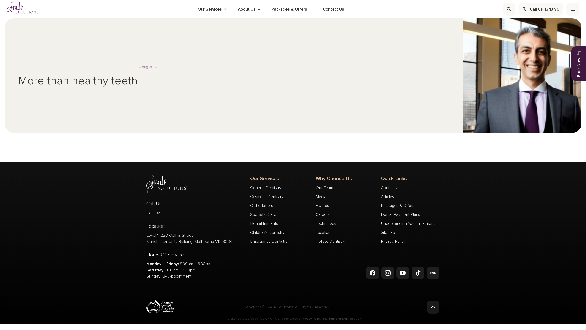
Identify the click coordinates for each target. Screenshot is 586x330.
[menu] (572, 9)
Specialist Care (263, 214)
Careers (323, 214)
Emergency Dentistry (269, 241)
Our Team (324, 187)
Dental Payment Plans (400, 214)
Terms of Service (340, 319)
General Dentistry (265, 187)
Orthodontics (261, 205)
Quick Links (394, 179)
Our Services (210, 9)
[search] (509, 9)
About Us (246, 9)
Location (323, 232)
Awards (322, 205)
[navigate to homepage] (23, 9)
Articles (387, 196)
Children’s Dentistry (267, 232)
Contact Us (333, 9)
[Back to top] (433, 307)
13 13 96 (153, 212)
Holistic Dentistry (330, 241)
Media (321, 196)
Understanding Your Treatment (408, 223)
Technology (326, 223)
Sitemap (388, 232)
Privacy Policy (393, 241)
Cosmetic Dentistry (266, 196)
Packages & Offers (289, 9)
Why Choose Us (334, 179)
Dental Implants (264, 223)
